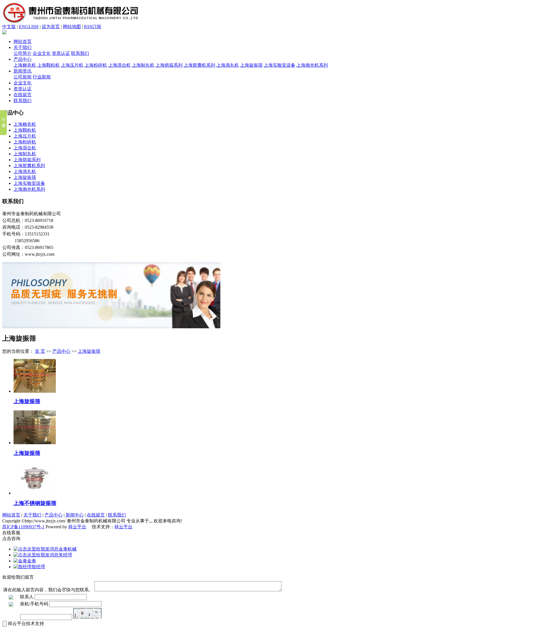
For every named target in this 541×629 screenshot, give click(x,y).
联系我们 (80, 53)
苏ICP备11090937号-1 (23, 526)
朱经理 (65, 554)
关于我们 (23, 47)
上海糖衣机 (25, 65)
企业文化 (42, 53)
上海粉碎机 (96, 65)
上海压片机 (72, 65)
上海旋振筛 (251, 65)
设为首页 (51, 26)
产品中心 (23, 59)
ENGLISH (29, 26)
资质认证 (61, 53)
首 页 (40, 351)
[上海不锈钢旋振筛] (35, 493)
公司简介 (23, 53)
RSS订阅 (92, 26)
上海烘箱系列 (169, 65)
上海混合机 (119, 65)
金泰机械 (68, 549)
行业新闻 (42, 77)
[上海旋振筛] (35, 391)
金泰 (31, 560)
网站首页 (23, 41)
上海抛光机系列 (312, 65)
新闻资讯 (23, 71)
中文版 (9, 26)
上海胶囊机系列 (199, 65)
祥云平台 (77, 526)
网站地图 (72, 26)
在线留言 (23, 94)
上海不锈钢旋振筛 (35, 503)
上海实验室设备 (279, 65)
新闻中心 (75, 515)
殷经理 (38, 566)
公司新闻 (23, 77)
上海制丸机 (143, 65)
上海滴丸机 (227, 65)
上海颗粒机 (48, 65)
